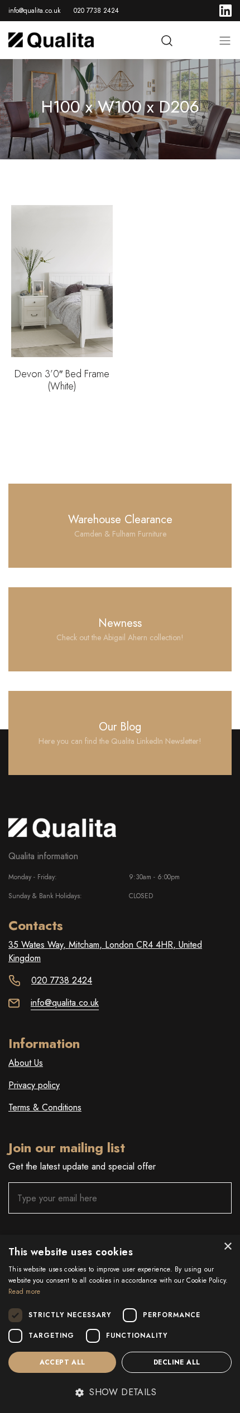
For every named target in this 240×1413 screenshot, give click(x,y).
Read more (24, 1292)
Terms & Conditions (44, 1107)
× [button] (227, 1247)
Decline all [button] (176, 1362)
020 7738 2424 (96, 11)
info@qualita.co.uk (34, 11)
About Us (25, 1062)
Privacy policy (34, 1085)
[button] (120, 1392)
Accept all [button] (62, 1362)
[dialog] (120, 1324)
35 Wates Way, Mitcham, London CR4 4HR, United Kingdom (105, 951)
